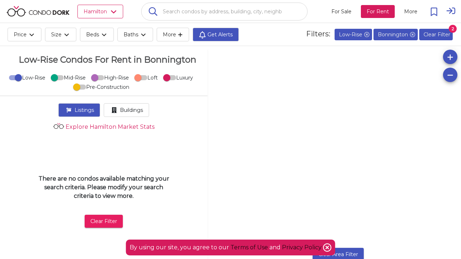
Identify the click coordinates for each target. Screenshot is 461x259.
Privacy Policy (302, 247)
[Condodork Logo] (38, 11)
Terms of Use (249, 247)
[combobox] (224, 12)
